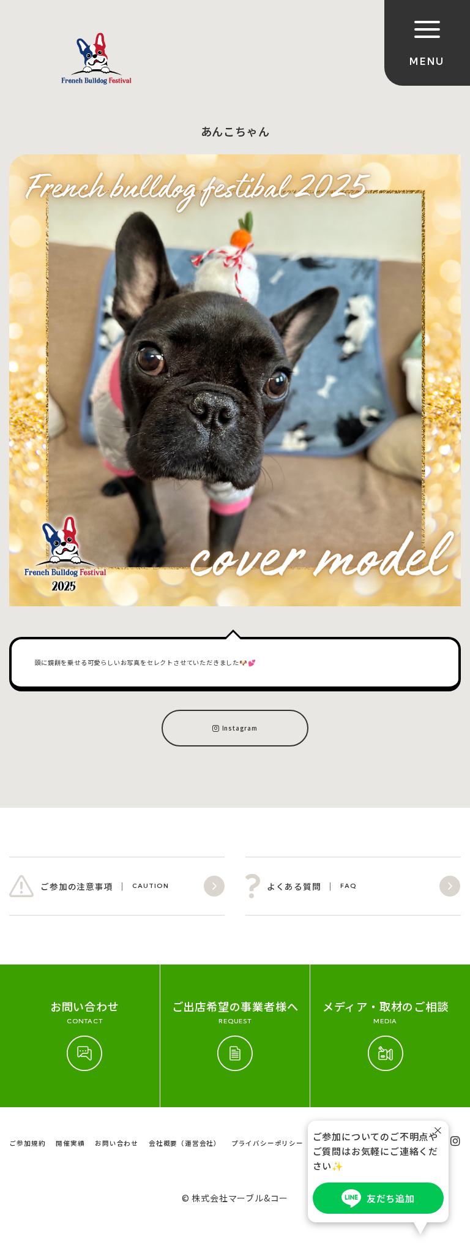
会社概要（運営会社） (185, 1143)
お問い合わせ (116, 1143)
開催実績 (70, 1143)
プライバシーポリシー (267, 1143)
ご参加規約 (27, 1143)
